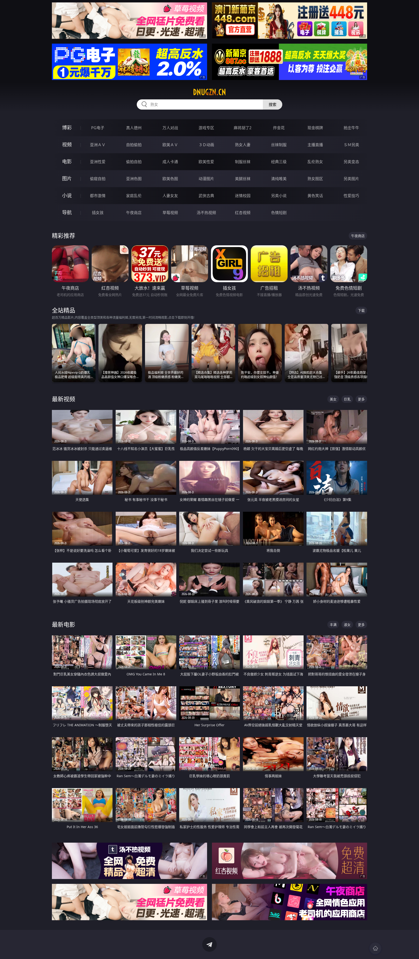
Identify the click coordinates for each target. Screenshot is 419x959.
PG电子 (97, 127)
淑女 (347, 624)
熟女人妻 (242, 144)
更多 (361, 399)
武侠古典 (206, 195)
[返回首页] (375, 948)
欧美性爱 (206, 161)
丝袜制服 (279, 144)
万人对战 (170, 127)
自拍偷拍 (134, 144)
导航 (67, 212)
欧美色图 (170, 178)
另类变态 (351, 161)
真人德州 (134, 127)
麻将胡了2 (242, 127)
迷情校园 (242, 195)
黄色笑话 (315, 195)
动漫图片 (206, 178)
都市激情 (97, 195)
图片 (67, 178)
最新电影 (63, 624)
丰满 (333, 624)
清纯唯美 (279, 178)
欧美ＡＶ (170, 144)
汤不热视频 (206, 212)
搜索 (272, 104)
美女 (333, 399)
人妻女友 (170, 195)
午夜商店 (134, 212)
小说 (67, 195)
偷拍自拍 (134, 161)
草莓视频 (170, 212)
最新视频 (63, 399)
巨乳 (347, 399)
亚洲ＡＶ (97, 144)
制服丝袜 (242, 161)
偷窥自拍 (97, 178)
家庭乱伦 (134, 195)
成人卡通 (170, 161)
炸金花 (279, 127)
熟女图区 (315, 178)
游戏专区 (206, 127)
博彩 (67, 127)
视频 (67, 144)
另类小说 (279, 195)
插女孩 (98, 212)
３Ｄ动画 (206, 144)
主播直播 (315, 144)
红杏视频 (242, 212)
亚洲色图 (134, 178)
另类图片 (351, 178)
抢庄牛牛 (351, 127)
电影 (67, 161)
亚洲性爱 (97, 161)
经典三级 (279, 161)
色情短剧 (279, 212)
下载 (361, 310)
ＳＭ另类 (351, 144)
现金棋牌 (315, 127)
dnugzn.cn (209, 92)
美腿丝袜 (242, 178)
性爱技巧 (351, 195)
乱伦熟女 (315, 161)
